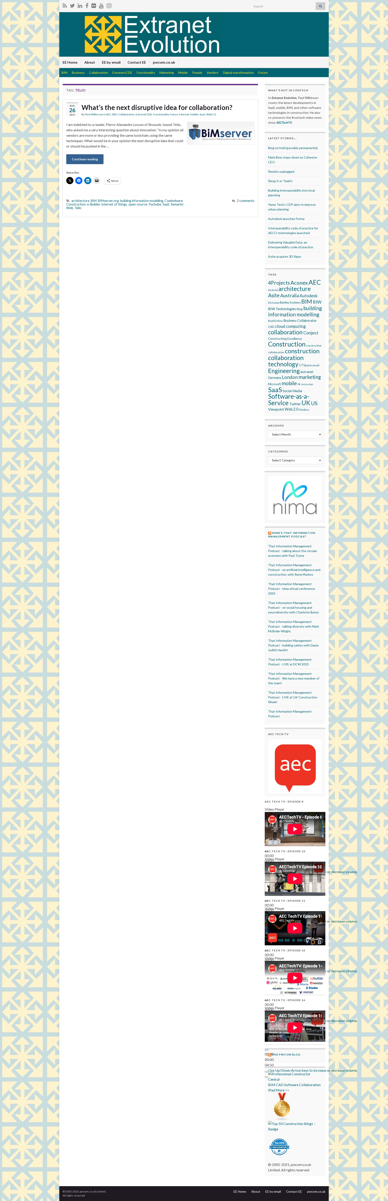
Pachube (155, 204)
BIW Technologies (282, 309)
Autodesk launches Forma (286, 219)
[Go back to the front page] (194, 34)
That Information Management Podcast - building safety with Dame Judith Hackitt (293, 645)
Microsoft (274, 384)
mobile (289, 383)
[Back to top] (378, 1191)
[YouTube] (101, 5)
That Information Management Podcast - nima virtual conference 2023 (291, 588)
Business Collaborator (300, 320)
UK (306, 403)
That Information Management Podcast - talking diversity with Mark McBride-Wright (293, 626)
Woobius (304, 409)
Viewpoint (276, 409)
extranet (306, 372)
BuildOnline (275, 320)
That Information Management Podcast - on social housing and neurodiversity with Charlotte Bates (293, 607)
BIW (317, 301)
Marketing (166, 72)
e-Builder (93, 204)
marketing (309, 377)
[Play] (266, 1050)
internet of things (114, 204)
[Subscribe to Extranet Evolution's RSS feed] (65, 5)
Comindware (174, 201)
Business (78, 72)
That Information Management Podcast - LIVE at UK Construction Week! (292, 697)
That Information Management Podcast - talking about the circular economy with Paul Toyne (292, 550)
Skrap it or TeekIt (280, 181)
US (314, 403)
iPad (271, 1090)
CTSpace (305, 365)
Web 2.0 (211, 114)
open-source (137, 204)
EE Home (70, 62)
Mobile (183, 72)
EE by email (111, 62)
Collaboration (98, 72)
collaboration (285, 332)
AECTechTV (284, 122)
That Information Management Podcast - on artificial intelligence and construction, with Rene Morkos (294, 569)
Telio (78, 208)
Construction (76, 204)
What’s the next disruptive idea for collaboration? (157, 107)
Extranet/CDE (122, 72)
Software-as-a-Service (288, 399)
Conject (310, 332)
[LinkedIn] (80, 5)
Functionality (146, 72)
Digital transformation (238, 72)
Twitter (295, 404)
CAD (271, 327)
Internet (184, 114)
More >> (282, 1090)
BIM (64, 72)
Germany (274, 378)
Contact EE (137, 62)
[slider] (312, 1070)
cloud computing (290, 326)
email (315, 365)
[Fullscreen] (266, 1077)
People (197, 72)
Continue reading (85, 159)
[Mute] (266, 1071)
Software (291, 1084)
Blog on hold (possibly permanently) (293, 148)
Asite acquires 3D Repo (284, 256)
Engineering (284, 370)
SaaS (202, 114)
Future (263, 72)
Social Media (292, 391)
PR (299, 384)
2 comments (245, 201)
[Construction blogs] (282, 1106)
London (290, 377)
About (89, 62)
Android (273, 290)
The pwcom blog (286, 1054)
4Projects (279, 283)
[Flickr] (93, 5)
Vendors (212, 72)
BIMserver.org (108, 201)
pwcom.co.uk (164, 62)
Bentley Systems (290, 302)
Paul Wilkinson (94, 114)
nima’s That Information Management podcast (291, 534)
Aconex (299, 283)
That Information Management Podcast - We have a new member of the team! (293, 678)
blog (300, 309)
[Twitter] (72, 5)
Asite (274, 295)
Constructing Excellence (285, 338)
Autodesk (308, 295)
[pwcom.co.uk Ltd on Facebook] (86, 5)
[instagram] (109, 5)
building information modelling (141, 201)
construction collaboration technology (294, 357)
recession (307, 384)
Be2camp (273, 302)
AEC (108, 114)
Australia (289, 295)
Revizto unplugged (281, 171)
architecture (80, 201)
